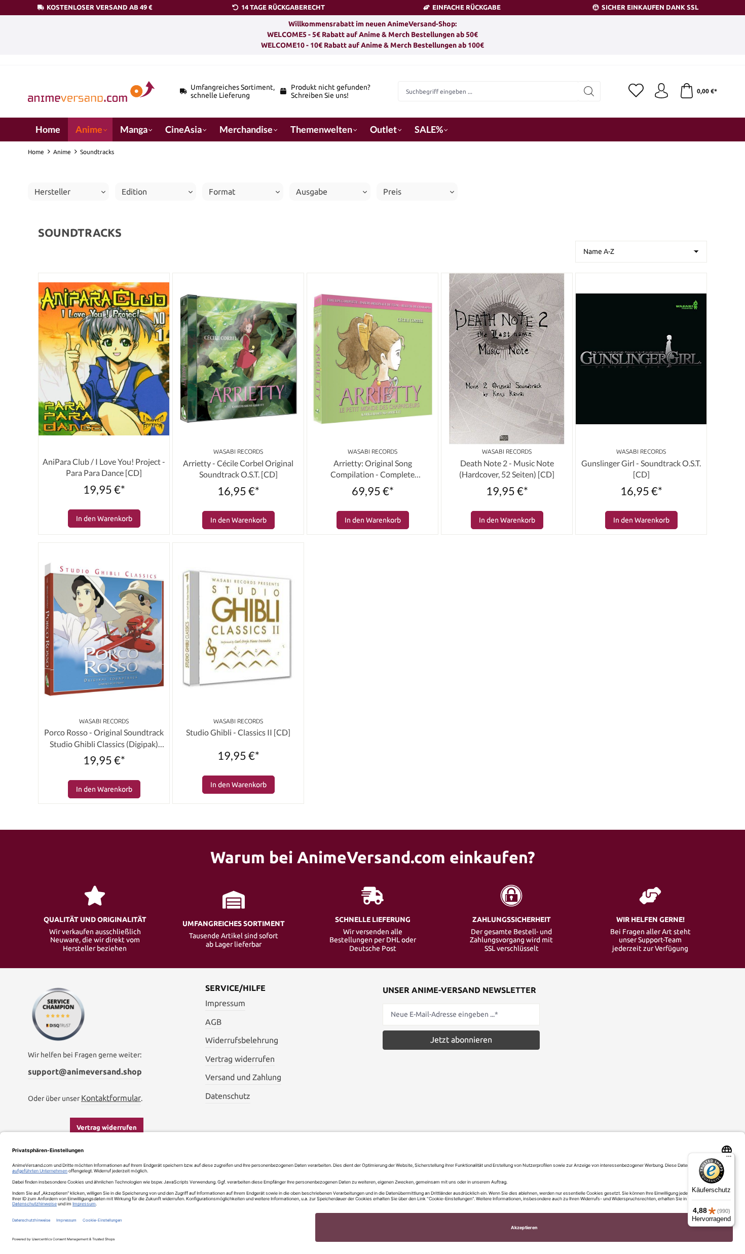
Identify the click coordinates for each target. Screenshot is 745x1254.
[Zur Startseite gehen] (91, 91)
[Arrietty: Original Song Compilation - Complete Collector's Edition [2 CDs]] (372, 359)
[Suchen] (589, 91)
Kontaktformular (111, 1097)
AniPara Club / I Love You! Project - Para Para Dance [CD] (104, 467)
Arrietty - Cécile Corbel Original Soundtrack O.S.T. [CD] (238, 468)
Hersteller (52, 191)
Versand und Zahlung (243, 1077)
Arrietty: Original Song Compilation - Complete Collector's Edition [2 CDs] (372, 469)
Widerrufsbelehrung (241, 1040)
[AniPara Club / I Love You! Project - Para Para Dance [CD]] (104, 359)
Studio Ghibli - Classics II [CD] (238, 732)
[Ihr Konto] (661, 91)
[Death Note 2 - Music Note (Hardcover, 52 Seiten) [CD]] (506, 359)
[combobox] (488, 91)
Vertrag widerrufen (107, 1127)
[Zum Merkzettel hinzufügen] (159, 283)
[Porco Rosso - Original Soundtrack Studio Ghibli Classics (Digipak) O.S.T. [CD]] (104, 628)
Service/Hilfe (235, 988)
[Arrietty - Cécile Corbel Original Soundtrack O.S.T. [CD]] (238, 359)
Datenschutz (227, 1095)
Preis (392, 191)
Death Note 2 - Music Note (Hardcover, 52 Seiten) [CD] (506, 468)
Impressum (225, 1003)
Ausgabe (311, 191)
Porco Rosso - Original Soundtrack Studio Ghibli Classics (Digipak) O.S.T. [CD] (104, 738)
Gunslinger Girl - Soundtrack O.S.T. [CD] (641, 468)
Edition (134, 191)
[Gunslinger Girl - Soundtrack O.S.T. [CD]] (641, 359)
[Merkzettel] (636, 91)
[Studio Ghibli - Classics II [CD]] (238, 628)
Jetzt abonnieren (461, 1039)
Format (222, 191)
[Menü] (729, 1159)
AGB (213, 1021)
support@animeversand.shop (85, 1071)
